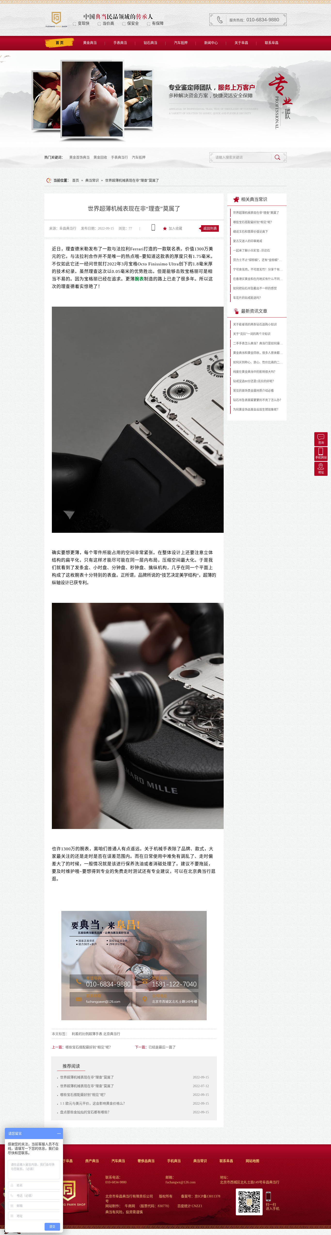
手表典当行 (119, 157)
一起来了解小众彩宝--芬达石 (251, 250)
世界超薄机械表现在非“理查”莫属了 (132, 180)
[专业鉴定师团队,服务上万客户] (165, 98)
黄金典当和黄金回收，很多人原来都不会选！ (258, 353)
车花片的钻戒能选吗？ (247, 298)
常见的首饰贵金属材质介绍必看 (253, 390)
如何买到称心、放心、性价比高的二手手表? (258, 362)
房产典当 (92, 1161)
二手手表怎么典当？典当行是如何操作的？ (258, 343)
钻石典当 (150, 43)
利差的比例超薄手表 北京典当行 (96, 1034)
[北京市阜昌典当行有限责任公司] (56, 26)
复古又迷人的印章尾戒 (247, 241)
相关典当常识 (254, 199)
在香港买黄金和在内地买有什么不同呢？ (258, 279)
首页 (75, 180)
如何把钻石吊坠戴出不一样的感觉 (255, 288)
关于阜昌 (241, 43)
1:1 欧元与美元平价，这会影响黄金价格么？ (93, 1103)
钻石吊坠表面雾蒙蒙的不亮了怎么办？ (258, 400)
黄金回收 (100, 157)
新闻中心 (211, 43)
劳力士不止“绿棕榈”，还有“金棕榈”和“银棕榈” (258, 260)
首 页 (59, 43)
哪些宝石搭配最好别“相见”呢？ (88, 1047)
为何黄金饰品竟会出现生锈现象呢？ (256, 409)
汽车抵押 (181, 43)
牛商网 (130, 1206)
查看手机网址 (153, 227)
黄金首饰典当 (79, 157)
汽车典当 (118, 1161)
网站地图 (252, 1161)
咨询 (321, 443)
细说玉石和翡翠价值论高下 (250, 231)
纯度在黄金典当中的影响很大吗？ (255, 372)
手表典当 (120, 43)
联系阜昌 (271, 43)
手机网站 (321, 457)
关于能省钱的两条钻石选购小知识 (255, 324)
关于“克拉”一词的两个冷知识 (251, 334)
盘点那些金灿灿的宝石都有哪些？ (85, 1112)
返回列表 (210, 228)
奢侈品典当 (146, 1161)
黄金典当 (90, 43)
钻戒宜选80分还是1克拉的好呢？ (254, 381)
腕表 (139, 279)
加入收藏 (175, 228)
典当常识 (92, 180)
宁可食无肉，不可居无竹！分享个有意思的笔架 (258, 269)
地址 (321, 472)
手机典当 (174, 1161)
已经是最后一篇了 (162, 1047)
